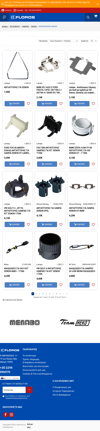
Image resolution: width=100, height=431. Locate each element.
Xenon (34, 26)
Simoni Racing (42, 204)
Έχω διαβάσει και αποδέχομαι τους (17, 397)
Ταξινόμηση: (43, 41)
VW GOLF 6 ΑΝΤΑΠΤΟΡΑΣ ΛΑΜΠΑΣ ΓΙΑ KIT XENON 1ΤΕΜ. (48, 271)
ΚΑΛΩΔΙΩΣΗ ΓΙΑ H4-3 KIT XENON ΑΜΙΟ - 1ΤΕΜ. (16, 269)
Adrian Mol (30, 426)
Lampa (7, 83)
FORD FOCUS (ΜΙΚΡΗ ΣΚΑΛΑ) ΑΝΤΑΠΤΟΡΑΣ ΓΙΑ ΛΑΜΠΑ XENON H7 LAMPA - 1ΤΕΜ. (17, 150)
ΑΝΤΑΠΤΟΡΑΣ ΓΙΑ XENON (16, 87)
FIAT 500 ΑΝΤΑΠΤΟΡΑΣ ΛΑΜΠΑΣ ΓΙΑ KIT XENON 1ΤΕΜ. (48, 150)
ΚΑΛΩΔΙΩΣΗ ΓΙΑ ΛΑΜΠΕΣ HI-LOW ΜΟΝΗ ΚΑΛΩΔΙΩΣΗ (82, 269)
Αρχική (5, 27)
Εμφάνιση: (85, 41)
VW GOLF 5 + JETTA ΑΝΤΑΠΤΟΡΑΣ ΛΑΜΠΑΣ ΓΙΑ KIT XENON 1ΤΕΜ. (17, 211)
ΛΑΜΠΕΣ (25, 26)
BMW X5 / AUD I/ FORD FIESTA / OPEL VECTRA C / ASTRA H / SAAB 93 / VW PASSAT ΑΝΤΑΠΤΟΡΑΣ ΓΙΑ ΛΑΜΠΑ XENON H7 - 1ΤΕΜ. (49, 90)
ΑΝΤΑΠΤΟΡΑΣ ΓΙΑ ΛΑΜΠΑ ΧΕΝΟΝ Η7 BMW (81, 209)
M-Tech (72, 264)
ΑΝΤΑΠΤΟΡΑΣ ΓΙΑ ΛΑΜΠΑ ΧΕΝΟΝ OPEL (48, 209)
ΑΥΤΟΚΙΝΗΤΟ (15, 26)
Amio (6, 264)
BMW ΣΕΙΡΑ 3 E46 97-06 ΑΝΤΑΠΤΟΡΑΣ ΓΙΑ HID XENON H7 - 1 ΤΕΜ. (80, 150)
